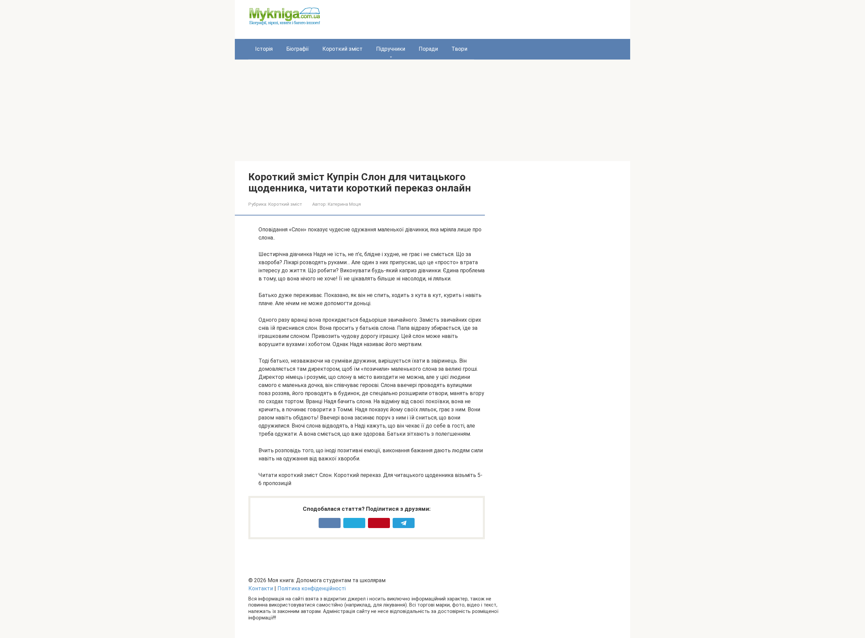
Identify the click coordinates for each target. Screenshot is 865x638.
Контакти (260, 588)
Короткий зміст (342, 49)
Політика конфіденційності (311, 588)
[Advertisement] (432, 110)
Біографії (297, 49)
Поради (428, 49)
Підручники (390, 49)
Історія (264, 49)
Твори (459, 49)
